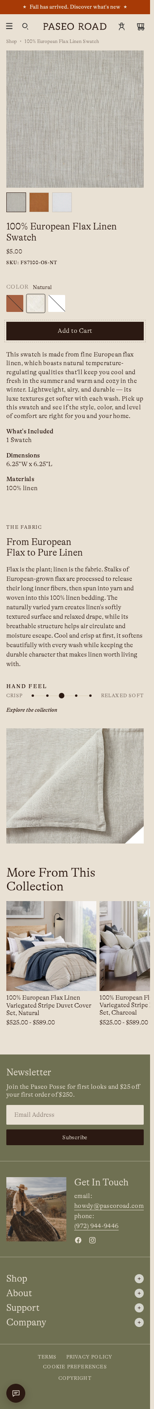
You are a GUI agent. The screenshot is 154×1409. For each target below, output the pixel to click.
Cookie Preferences (75, 1367)
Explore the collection (31, 710)
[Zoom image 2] (75, 119)
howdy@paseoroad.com (109, 1205)
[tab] (39, 202)
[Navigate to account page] (122, 26)
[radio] (14, 303)
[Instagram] (92, 1240)
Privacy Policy (89, 1357)
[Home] (75, 26)
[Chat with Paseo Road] (15, 1393)
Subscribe (75, 1137)
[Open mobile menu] (9, 26)
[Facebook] (78, 1240)
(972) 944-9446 (96, 1226)
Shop (11, 41)
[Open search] (25, 26)
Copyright (75, 1378)
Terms (47, 1357)
